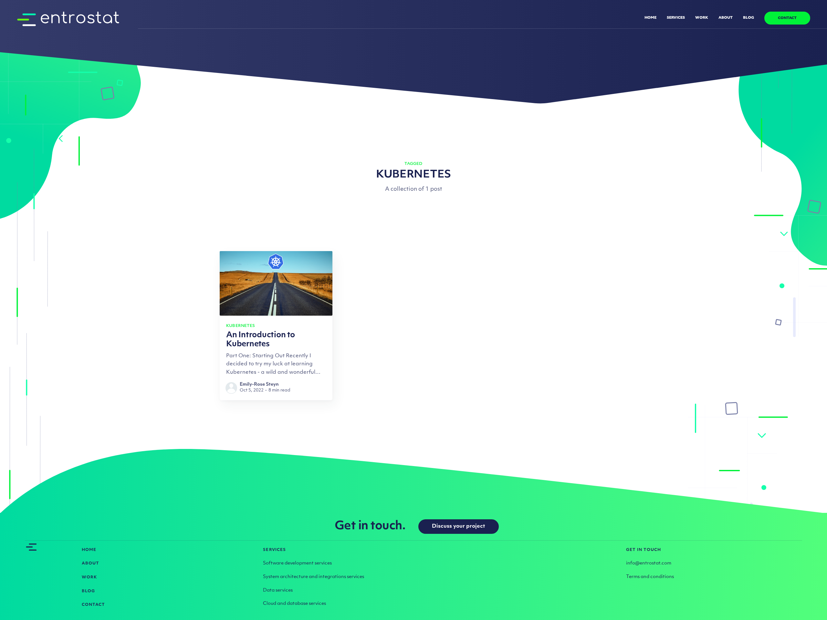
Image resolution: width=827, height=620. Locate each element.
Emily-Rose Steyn (259, 384)
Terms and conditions (650, 576)
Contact (787, 18)
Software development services (297, 563)
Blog (748, 18)
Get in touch (643, 550)
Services (676, 18)
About (725, 18)
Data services (278, 590)
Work (701, 18)
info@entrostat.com (648, 563)
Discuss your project (458, 526)
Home (650, 18)
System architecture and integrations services (313, 576)
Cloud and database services (294, 603)
